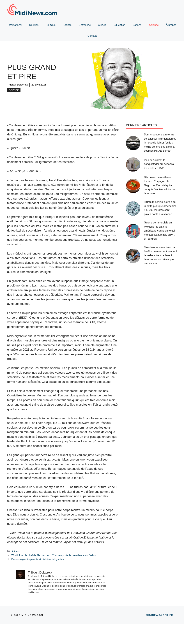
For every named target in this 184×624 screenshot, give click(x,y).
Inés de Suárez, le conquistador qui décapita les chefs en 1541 (159, 164)
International (15, 24)
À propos (171, 24)
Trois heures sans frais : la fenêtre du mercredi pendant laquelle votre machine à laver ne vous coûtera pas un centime (160, 255)
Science (154, 24)
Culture (102, 24)
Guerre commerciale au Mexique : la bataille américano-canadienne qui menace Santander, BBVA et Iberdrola (159, 230)
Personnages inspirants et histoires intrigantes (37, 559)
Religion (33, 24)
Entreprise (85, 24)
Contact (92, 35)
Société (67, 24)
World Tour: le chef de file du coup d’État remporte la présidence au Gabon (53, 555)
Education (119, 24)
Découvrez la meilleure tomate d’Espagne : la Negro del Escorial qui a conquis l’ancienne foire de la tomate (159, 185)
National (137, 24)
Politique (51, 24)
